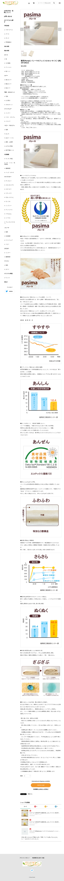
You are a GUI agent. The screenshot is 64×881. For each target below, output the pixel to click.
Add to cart (40, 785)
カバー (6, 75)
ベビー (7, 244)
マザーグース (9, 29)
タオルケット (9, 104)
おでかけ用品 (9, 146)
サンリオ (8, 201)
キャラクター (7, 176)
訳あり (6, 282)
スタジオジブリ (10, 185)
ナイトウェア (7, 108)
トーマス (8, 218)
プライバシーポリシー (25, 857)
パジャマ (8, 121)
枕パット (8, 71)
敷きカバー (9, 83)
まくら (6, 54)
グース (7, 34)
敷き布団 (6, 50)
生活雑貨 (6, 154)
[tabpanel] (41, 29)
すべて (25, 806)
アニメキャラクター (9, 222)
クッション (9, 67)
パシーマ (6, 227)
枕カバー (8, 88)
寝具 (7, 129)
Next (59, 29)
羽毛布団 (6, 25)
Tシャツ (8, 277)
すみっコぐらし (10, 197)
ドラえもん (9, 213)
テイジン (6, 261)
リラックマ (9, 193)
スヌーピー (9, 189)
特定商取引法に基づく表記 (38, 857)
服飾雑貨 (8, 168)
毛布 (7, 96)
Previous (22, 29)
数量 (21, 775)
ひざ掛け (8, 100)
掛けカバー (9, 79)
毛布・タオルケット (9, 92)
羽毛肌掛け (9, 42)
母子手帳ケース (10, 150)
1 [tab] (24, 53)
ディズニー (9, 181)
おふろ (7, 133)
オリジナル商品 (8, 273)
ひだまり (6, 248)
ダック (7, 38)
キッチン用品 (9, 158)
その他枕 (8, 63)
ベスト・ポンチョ (10, 117)
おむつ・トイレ (10, 138)
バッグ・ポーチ (10, 172)
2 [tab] (31, 53)
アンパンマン (9, 209)
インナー (8, 113)
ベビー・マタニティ (9, 125)
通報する (30, 794)
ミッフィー (9, 205)
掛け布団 (6, 46)
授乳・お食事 (9, 142)
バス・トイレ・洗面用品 (9, 163)
